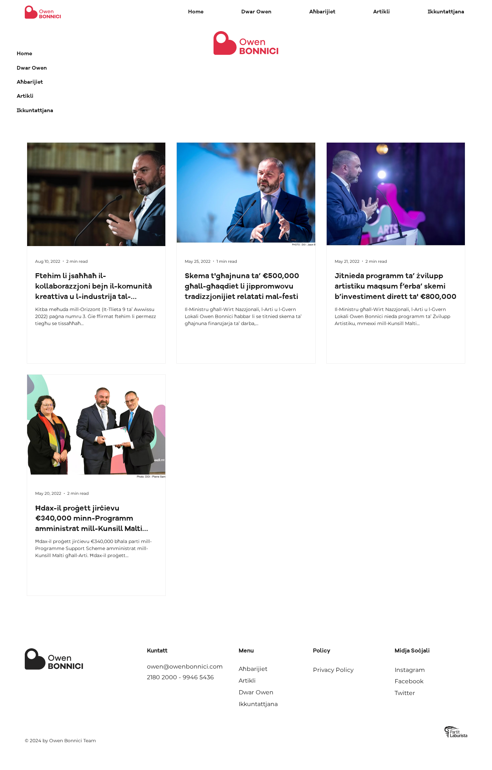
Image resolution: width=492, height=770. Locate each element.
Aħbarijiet (30, 82)
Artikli (25, 96)
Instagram (410, 669)
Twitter (405, 692)
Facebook (409, 681)
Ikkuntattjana (35, 110)
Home (24, 54)
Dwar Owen (32, 68)
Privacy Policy (333, 669)
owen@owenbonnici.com (185, 666)
